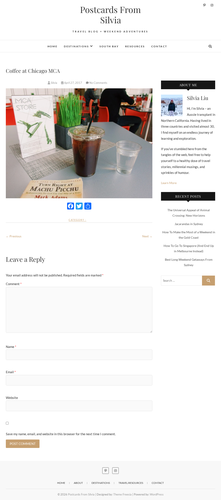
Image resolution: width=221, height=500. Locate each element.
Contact (159, 46)
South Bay (109, 46)
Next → (147, 236)
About (78, 482)
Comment (14, 284)
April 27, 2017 (73, 82)
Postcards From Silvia (110, 14)
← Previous (13, 236)
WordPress (157, 494)
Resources (135, 46)
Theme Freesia (122, 494)
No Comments (98, 82)
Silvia (54, 82)
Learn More (169, 183)
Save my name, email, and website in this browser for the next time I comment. (61, 434)
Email (11, 372)
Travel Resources (130, 482)
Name (11, 347)
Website (12, 398)
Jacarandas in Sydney (189, 224)
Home (52, 46)
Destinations (76, 46)
